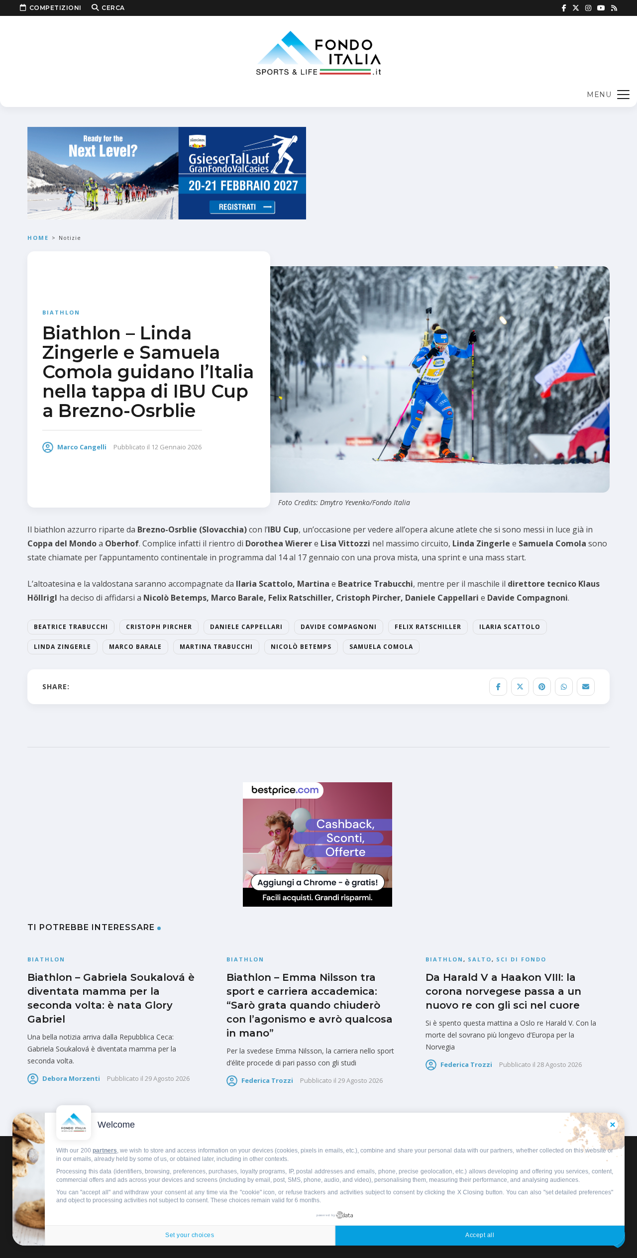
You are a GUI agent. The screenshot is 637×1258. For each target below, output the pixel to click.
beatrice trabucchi (71, 627)
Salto (480, 959)
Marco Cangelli (81, 446)
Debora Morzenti (71, 1078)
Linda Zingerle (62, 646)
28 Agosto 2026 (559, 1064)
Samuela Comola (381, 646)
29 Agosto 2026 (167, 1078)
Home (38, 237)
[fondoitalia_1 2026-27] (166, 172)
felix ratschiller (428, 627)
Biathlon (61, 312)
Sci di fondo (521, 959)
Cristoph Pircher (159, 627)
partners (105, 1150)
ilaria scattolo (509, 627)
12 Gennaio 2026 (176, 446)
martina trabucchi (216, 646)
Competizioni (55, 7)
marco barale (135, 646)
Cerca (113, 7)
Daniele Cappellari (246, 627)
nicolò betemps (301, 646)
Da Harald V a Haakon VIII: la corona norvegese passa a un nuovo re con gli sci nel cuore (503, 991)
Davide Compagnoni (339, 627)
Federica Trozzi (267, 1080)
